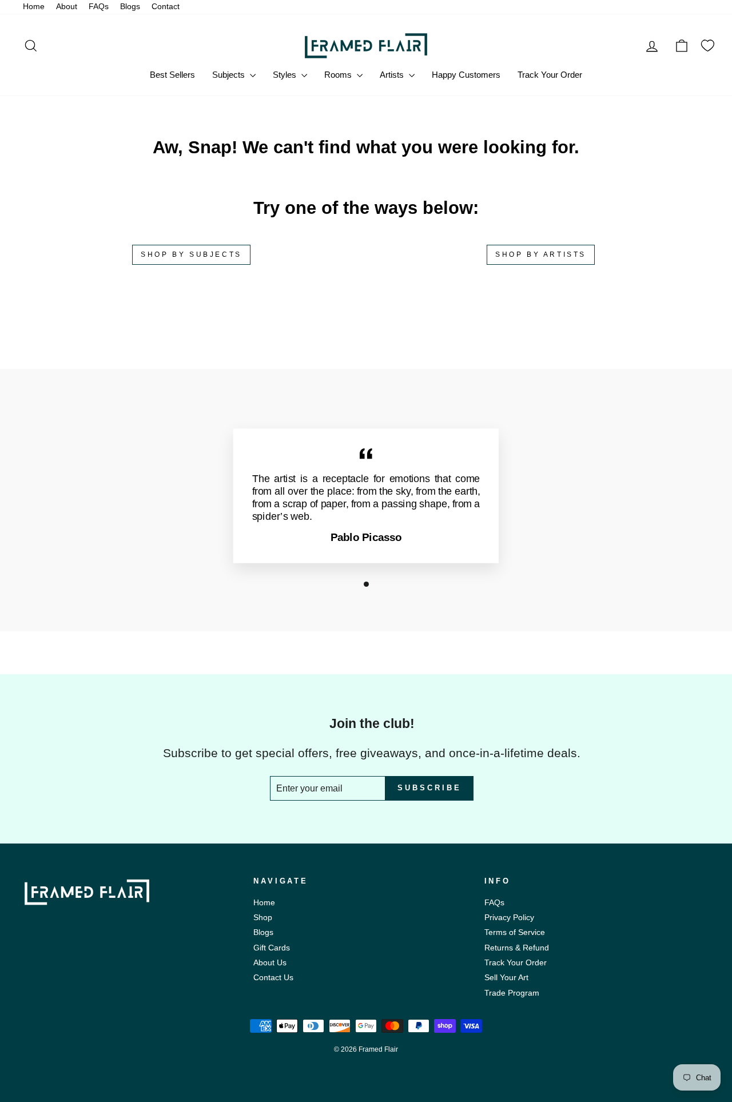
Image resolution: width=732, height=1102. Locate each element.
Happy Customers (466, 74)
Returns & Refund (516, 948)
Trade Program (511, 993)
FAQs (99, 6)
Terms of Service (514, 932)
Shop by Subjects (191, 254)
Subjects (229, 74)
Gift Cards (271, 948)
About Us (270, 962)
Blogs (130, 6)
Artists (393, 74)
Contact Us (273, 977)
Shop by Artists (540, 254)
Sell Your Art (506, 977)
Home (34, 6)
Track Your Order (550, 74)
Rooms (339, 74)
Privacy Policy (509, 917)
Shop (262, 917)
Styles (286, 74)
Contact (166, 6)
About (66, 6)
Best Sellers (172, 74)
